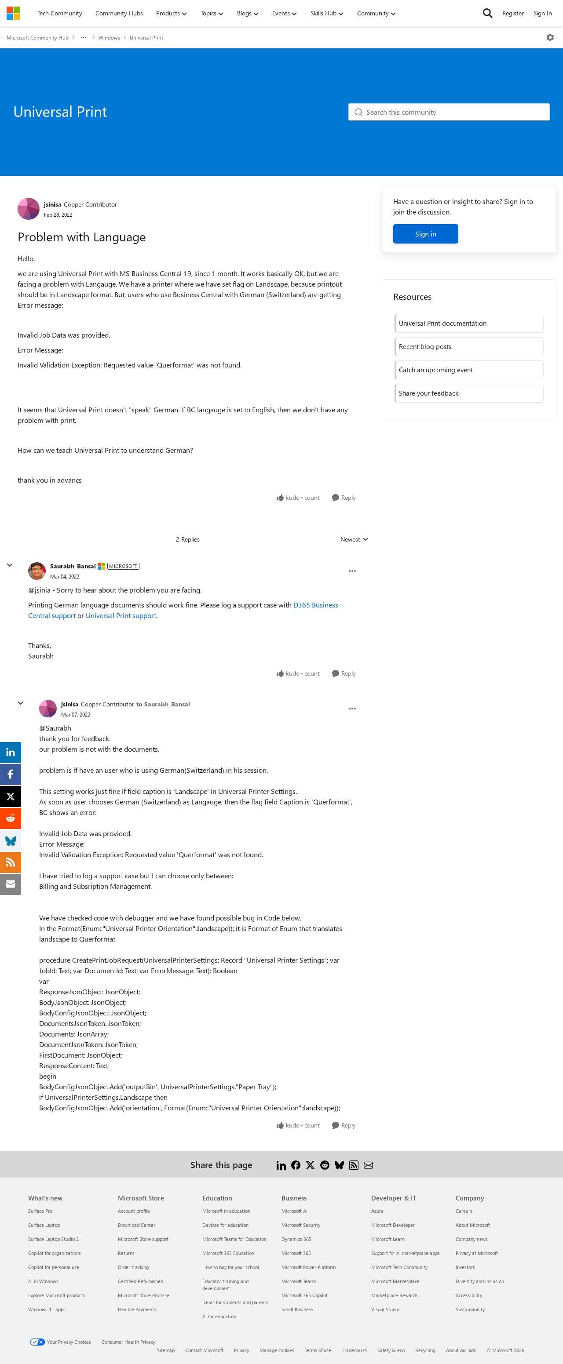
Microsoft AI (294, 1211)
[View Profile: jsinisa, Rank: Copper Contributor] (29, 209)
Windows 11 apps (47, 1309)
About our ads (461, 1350)
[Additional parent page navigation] (83, 37)
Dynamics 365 (296, 1239)
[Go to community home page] (13, 13)
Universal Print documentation (442, 323)
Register (513, 13)
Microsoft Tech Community (399, 1267)
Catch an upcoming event (436, 369)
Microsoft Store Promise (143, 1295)
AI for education (219, 1316)
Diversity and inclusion (480, 1281)
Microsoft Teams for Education (234, 1239)
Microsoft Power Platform (309, 1267)
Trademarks (354, 1350)
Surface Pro (40, 1211)
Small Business (297, 1309)
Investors (465, 1267)
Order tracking (133, 1267)
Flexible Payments (137, 1309)
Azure (377, 1211)
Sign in (425, 233)
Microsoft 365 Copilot (305, 1295)
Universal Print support (121, 615)
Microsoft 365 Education (228, 1253)
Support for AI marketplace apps (405, 1253)
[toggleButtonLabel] (550, 37)
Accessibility (469, 1295)
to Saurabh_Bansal (163, 704)
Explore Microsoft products (56, 1295)
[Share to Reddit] (324, 1164)
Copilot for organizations (54, 1253)
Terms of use (318, 1350)
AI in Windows (43, 1281)
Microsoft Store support (143, 1239)
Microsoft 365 (296, 1253)
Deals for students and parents (235, 1302)
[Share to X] (310, 1164)
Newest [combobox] (354, 539)
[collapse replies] (9, 565)
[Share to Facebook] (295, 1164)
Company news (472, 1239)
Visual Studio (385, 1309)
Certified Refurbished (140, 1281)
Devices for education (225, 1225)
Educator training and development (225, 1284)
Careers (464, 1211)
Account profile (134, 1211)
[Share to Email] (368, 1164)
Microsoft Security (301, 1225)
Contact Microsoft (204, 1350)
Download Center (136, 1225)
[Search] (488, 13)
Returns (126, 1253)
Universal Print (146, 37)
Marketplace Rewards (394, 1295)
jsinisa (53, 204)
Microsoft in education (226, 1211)
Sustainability (470, 1309)
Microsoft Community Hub (38, 37)
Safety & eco (391, 1350)
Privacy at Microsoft (477, 1253)
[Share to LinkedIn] (281, 1164)
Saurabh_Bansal (73, 566)
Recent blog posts (425, 346)
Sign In (543, 13)
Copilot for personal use (53, 1267)
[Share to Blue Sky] (339, 1164)
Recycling (425, 1350)
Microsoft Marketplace (395, 1281)
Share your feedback (428, 393)
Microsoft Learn (388, 1239)
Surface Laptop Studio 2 (53, 1239)
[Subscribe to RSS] (353, 1164)
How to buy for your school (230, 1267)
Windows (109, 37)
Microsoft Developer (393, 1225)
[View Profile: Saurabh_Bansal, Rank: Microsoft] (37, 571)
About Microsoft (473, 1225)
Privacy (241, 1350)
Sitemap (166, 1350)
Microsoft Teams (299, 1281)
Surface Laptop (44, 1225)
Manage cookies (277, 1350)
